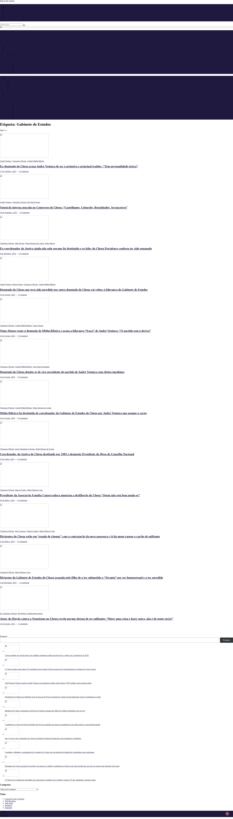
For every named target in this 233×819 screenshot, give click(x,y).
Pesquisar (3, 636)
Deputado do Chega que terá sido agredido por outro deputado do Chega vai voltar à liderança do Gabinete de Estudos (74, 289)
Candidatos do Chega (23, 60)
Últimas (8, 31)
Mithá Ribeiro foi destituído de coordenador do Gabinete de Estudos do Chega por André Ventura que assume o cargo (73, 413)
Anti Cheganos (10, 47)
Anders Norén (13, 816)
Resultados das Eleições (24, 68)
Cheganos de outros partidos (20, 42)
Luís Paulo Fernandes (41, 367)
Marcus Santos (20, 490)
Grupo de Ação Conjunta (14, 799)
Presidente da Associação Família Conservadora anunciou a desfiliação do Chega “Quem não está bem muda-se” (70, 495)
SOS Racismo (10, 801)
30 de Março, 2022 (7, 500)
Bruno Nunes (17, 284)
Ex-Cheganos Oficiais (8, 614)
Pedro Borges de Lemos (34, 243)
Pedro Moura (50, 243)
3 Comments (22, 459)
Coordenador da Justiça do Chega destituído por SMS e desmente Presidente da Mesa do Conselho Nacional (67, 454)
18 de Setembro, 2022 (8, 213)
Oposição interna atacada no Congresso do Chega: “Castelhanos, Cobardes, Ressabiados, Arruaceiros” (63, 207)
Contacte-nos (10, 7)
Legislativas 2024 (16, 57)
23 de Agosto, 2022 (7, 336)
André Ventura (15, 38)
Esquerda (8, 808)
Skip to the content (7, 1)
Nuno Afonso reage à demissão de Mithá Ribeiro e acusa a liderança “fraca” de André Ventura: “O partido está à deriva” (75, 330)
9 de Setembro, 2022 (8, 254)
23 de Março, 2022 (7, 542)
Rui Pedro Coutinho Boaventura (30, 614)
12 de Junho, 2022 (7, 459)
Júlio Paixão (19, 243)
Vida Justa (9, 803)
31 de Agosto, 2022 (7, 295)
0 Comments (24, 213)
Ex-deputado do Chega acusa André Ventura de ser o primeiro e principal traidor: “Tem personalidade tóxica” (69, 166)
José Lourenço (20, 531)
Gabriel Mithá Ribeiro (35, 161)
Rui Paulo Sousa (33, 202)
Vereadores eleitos (21, 73)
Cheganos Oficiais (17, 40)
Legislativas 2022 (16, 62)
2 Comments (24, 171)
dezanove (8, 805)
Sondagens (9, 49)
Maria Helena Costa (35, 490)
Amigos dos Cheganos (18, 44)
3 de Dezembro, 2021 (8, 583)
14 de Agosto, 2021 (7, 624)
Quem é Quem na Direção (20, 36)
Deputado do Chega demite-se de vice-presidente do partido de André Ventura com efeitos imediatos (62, 372)
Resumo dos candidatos (24, 71)
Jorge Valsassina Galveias (25, 449)
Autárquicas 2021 (16, 66)
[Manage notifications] (227, 814)
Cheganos (10, 812)
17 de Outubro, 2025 (8, 171)
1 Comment (22, 295)
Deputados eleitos (21, 55)
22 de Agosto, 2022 (7, 377)
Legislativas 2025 (16, 53)
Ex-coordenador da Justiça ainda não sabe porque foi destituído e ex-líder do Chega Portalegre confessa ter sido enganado (76, 248)
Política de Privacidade (13, 5)
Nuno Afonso (38, 326)
